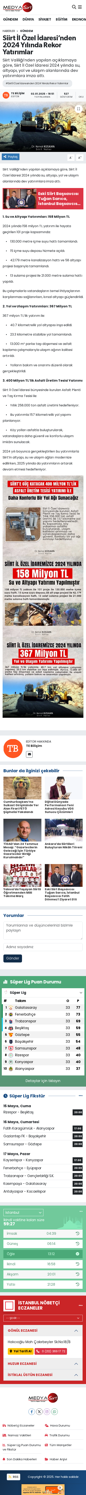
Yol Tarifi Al (23, 1351)
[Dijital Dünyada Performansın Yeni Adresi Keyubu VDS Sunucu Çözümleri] (64, 787)
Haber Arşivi (58, 1459)
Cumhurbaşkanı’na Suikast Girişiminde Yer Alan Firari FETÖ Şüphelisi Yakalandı (21, 807)
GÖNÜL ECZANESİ (22, 1330)
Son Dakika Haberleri (22, 1459)
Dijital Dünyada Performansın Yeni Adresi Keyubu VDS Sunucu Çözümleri (59, 807)
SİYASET (44, 19)
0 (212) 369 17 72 (53, 1351)
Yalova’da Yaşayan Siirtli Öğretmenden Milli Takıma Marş (22, 892)
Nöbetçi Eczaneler (21, 1425)
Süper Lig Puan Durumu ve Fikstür (22, 1447)
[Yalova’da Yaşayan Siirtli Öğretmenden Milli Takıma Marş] (22, 875)
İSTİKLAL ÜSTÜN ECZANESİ (30, 1374)
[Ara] (74, 7)
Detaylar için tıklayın (43, 1080)
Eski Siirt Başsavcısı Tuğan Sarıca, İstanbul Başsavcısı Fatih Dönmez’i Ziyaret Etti (62, 894)
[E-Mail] (29, 754)
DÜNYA (28, 19)
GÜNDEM (10, 19)
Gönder (12, 958)
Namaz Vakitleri (19, 1435)
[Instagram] (47, 1411)
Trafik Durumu (59, 1435)
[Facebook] (31, 1411)
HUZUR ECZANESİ (22, 1363)
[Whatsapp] (54, 1411)
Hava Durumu (60, 1425)
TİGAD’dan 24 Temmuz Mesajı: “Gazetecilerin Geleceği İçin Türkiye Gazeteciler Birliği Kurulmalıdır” (20, 850)
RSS (15, 1477)
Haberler (9, 31)
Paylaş (13, 156)
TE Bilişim (34, 746)
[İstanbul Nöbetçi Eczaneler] (81, 1305)
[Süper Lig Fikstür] (81, 1095)
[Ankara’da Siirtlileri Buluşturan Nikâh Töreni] (64, 830)
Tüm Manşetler (60, 1445)
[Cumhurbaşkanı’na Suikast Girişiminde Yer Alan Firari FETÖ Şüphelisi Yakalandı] (22, 787)
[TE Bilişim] (13, 748)
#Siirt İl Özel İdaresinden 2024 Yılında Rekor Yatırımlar (37, 83)
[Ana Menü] (80, 7)
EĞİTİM (61, 19)
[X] (39, 1411)
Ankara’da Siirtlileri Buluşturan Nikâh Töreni (63, 845)
